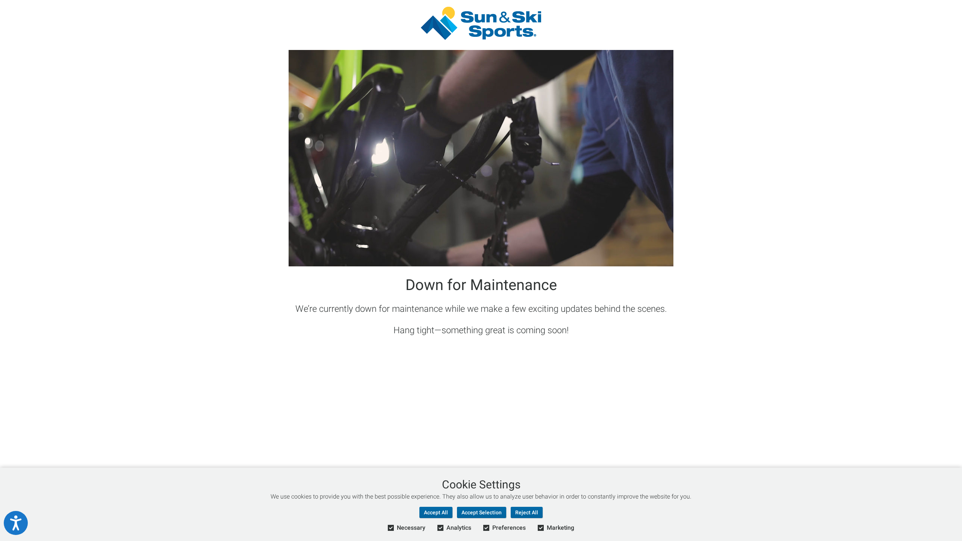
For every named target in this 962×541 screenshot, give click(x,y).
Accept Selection (481, 512)
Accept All (436, 512)
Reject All (526, 512)
